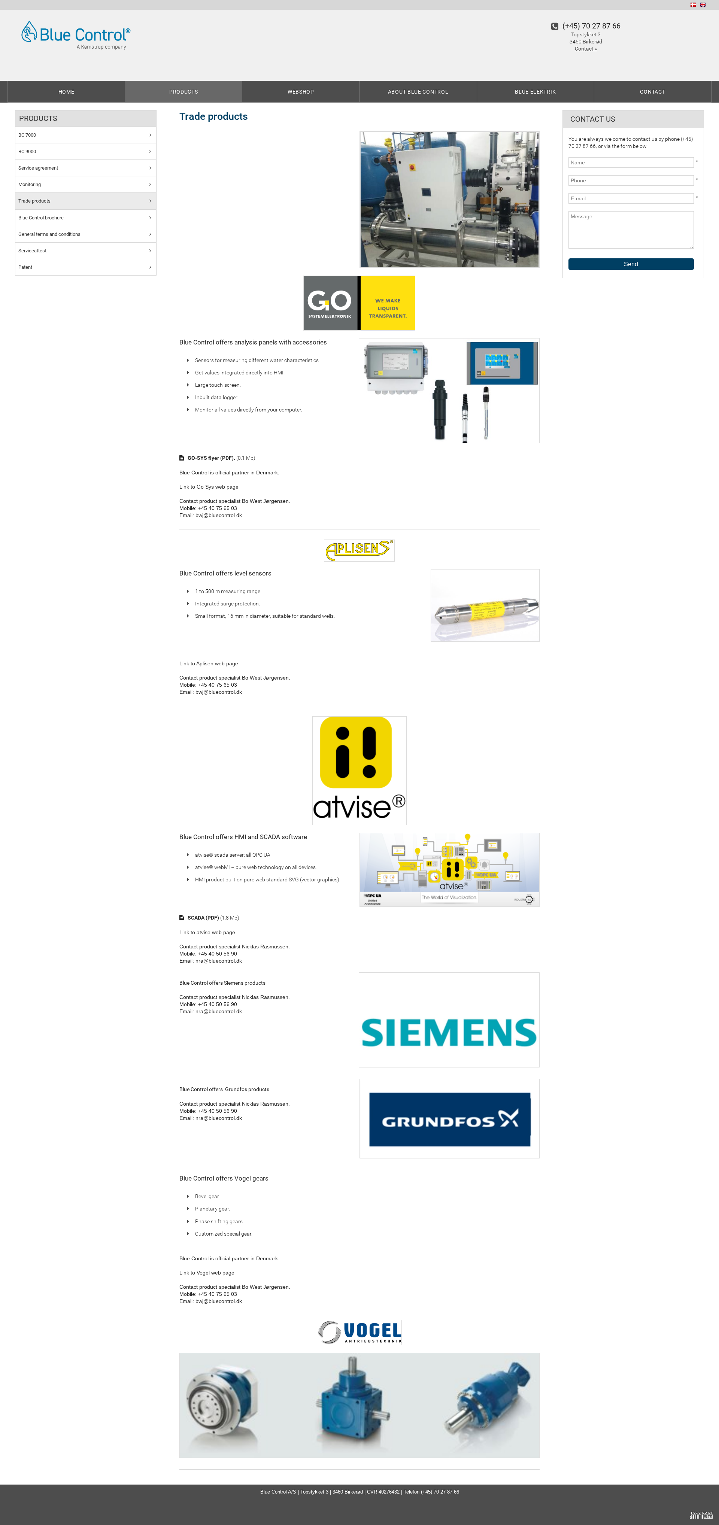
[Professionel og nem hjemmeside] (701, 1515)
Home (66, 92)
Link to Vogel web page (206, 1273)
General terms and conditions (49, 234)
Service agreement (38, 168)
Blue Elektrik (535, 92)
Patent (25, 267)
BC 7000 (27, 135)
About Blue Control (418, 92)
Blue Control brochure (41, 218)
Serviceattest (32, 250)
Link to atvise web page (207, 932)
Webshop (301, 92)
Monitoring (29, 184)
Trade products (34, 201)
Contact (652, 92)
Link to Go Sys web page (209, 487)
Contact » (586, 49)
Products (183, 92)
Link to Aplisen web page (208, 663)
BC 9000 (27, 151)
